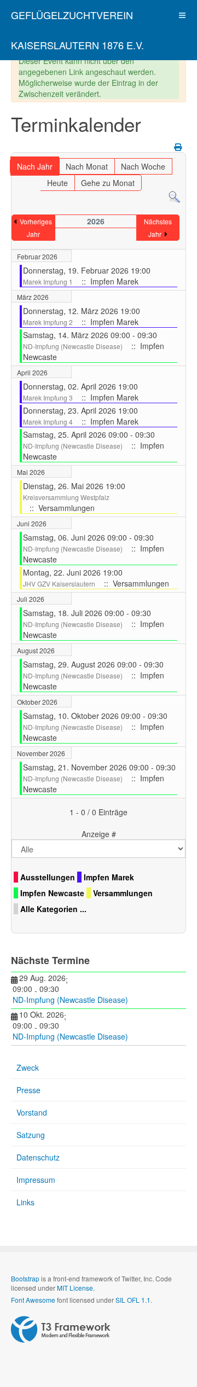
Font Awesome (33, 1299)
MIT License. (76, 1287)
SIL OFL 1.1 (132, 1299)
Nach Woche (143, 166)
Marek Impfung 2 (48, 322)
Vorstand (31, 1112)
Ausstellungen (47, 877)
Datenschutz (38, 1157)
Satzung (30, 1134)
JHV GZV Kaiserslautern (59, 583)
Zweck (27, 1067)
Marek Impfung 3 (48, 397)
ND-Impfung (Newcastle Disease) (73, 346)
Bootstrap (25, 1278)
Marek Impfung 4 (48, 421)
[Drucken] (178, 146)
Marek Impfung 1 (48, 281)
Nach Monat (87, 166)
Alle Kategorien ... (53, 908)
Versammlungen (123, 892)
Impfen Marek (109, 877)
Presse (28, 1089)
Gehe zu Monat (108, 182)
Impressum (35, 1179)
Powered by (61, 1329)
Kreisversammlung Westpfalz (66, 497)
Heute (57, 182)
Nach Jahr (35, 166)
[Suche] (174, 196)
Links (25, 1202)
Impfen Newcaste (52, 892)
